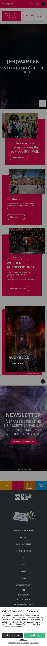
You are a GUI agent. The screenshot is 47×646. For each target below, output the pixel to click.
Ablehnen (34, 635)
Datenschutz (34, 643)
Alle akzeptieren (12, 635)
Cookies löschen (14, 643)
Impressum (25, 643)
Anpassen (23, 640)
